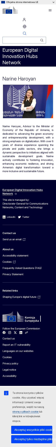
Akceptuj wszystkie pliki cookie (33, 429)
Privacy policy (10, 363)
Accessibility (9, 375)
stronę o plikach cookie (25, 411)
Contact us (8, 338)
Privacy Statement (12, 274)
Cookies (7, 357)
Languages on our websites (17, 351)
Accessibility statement (15, 255)
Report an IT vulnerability (16, 344)
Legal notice (9, 369)
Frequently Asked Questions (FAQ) (22, 268)
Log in (24, 19)
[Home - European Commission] (10, 10)
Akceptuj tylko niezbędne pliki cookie (33, 439)
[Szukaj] (42, 40)
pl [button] (24, 26)
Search (24, 33)
